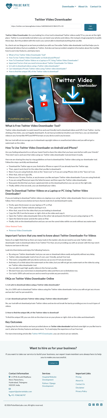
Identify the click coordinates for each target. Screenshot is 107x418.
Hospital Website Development (49, 378)
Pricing (78, 377)
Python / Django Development (48, 384)
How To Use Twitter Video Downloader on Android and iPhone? (34, 58)
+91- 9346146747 (18, 395)
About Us (83, 6)
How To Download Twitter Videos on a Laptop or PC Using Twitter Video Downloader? (43, 60)
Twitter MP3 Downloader (42, 334)
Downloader (68, 6)
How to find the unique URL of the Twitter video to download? (34, 71)
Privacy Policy (81, 391)
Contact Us (95, 6)
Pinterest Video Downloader (20, 230)
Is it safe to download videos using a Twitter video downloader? (34, 66)
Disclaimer (80, 388)
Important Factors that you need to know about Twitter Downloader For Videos (41, 63)
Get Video (90, 27)
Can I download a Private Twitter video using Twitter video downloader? (38, 69)
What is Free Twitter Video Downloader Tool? (27, 55)
